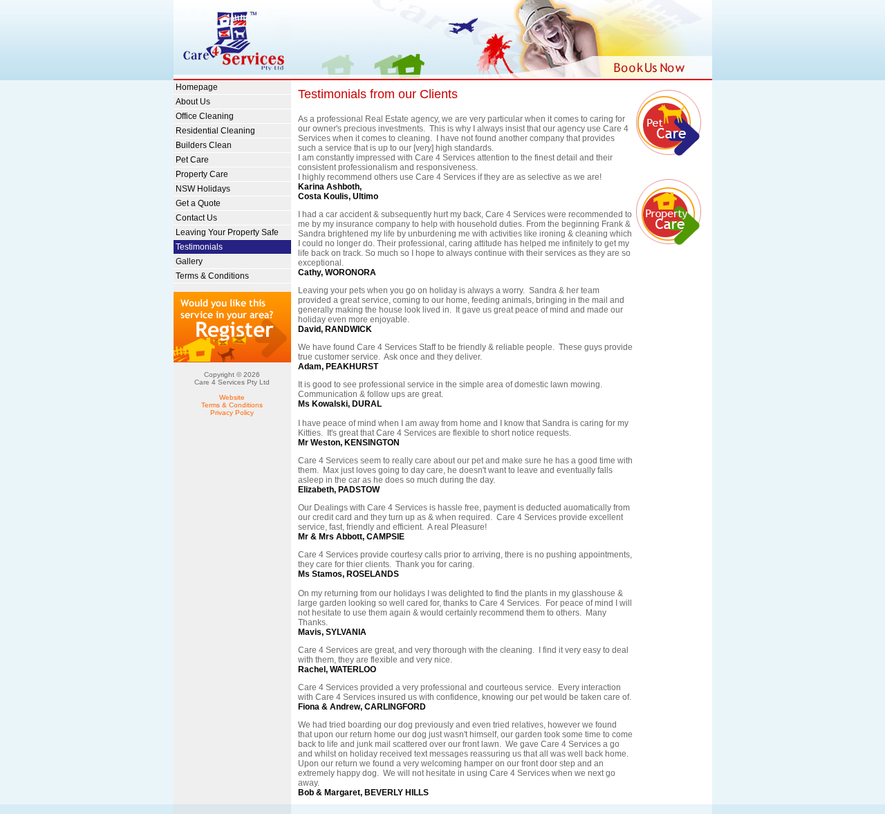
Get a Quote (198, 203)
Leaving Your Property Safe (227, 232)
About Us (193, 102)
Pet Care (192, 160)
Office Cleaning (205, 116)
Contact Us (196, 218)
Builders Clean (204, 145)
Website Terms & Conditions (232, 401)
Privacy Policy (232, 412)
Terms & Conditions (212, 276)
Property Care (202, 174)
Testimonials (199, 247)
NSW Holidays (203, 189)
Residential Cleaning (215, 131)
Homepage (197, 87)
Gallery (189, 261)
